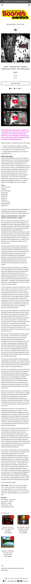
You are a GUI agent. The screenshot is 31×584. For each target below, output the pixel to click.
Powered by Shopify (23, 578)
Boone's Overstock (15, 578)
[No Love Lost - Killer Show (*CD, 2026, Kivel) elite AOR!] (7, 520)
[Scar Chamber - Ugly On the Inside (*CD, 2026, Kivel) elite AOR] (23, 520)
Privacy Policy (4, 570)
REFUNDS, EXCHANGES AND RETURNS (12, 568)
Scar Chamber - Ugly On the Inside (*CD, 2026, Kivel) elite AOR (23, 529)
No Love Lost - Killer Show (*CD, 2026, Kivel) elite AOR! (8, 529)
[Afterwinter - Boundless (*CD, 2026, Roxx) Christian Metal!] (7, 542)
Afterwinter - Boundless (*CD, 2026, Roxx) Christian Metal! (8, 552)
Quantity (15, 75)
